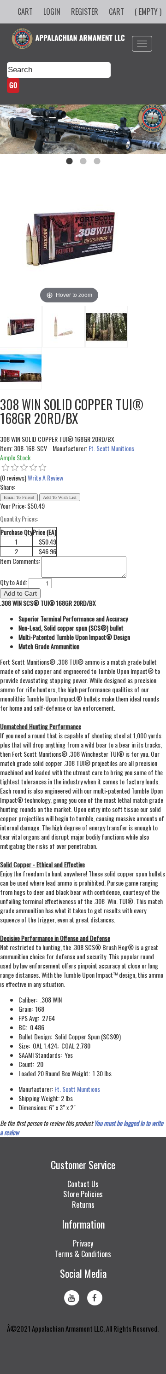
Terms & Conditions (83, 1253)
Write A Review (45, 477)
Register (84, 11)
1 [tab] (69, 161)
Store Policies (83, 1194)
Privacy (83, 1243)
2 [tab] (83, 161)
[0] (5, 468)
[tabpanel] (83, 129)
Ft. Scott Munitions (111, 448)
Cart (25, 11)
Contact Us (83, 1183)
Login (51, 11)
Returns (83, 1204)
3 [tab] (96, 161)
